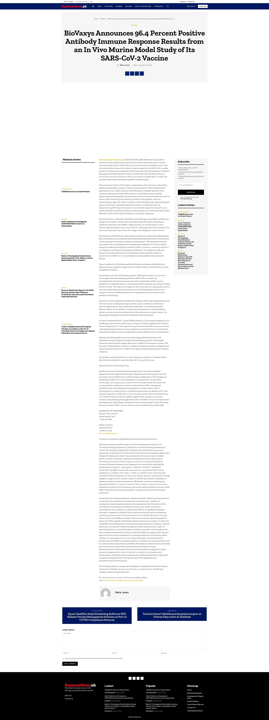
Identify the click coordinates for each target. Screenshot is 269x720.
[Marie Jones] (107, 593)
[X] (203, 1)
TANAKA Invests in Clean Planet (75, 191)
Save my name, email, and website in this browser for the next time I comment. (94, 658)
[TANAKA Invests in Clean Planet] (78, 176)
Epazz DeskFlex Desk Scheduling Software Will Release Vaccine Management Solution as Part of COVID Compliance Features (97, 616)
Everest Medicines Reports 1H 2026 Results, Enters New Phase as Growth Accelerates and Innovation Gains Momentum (77, 293)
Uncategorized (66, 189)
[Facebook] (198, 1)
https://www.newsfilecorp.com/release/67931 (123, 580)
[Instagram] (200, 1)
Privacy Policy (186, 199)
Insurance (64, 253)
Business (64, 219)
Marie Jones (125, 65)
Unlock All (191, 192)
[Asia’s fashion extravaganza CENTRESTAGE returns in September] (78, 206)
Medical (103, 19)
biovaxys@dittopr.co (108, 433)
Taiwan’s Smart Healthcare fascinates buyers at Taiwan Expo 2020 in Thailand (172, 615)
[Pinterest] (137, 73)
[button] (168, 6)
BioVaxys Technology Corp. (111, 159)
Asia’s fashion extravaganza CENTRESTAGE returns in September (74, 223)
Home (96, 19)
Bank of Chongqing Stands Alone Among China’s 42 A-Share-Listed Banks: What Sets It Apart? (76, 258)
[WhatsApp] (142, 73)
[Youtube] (205, 1)
